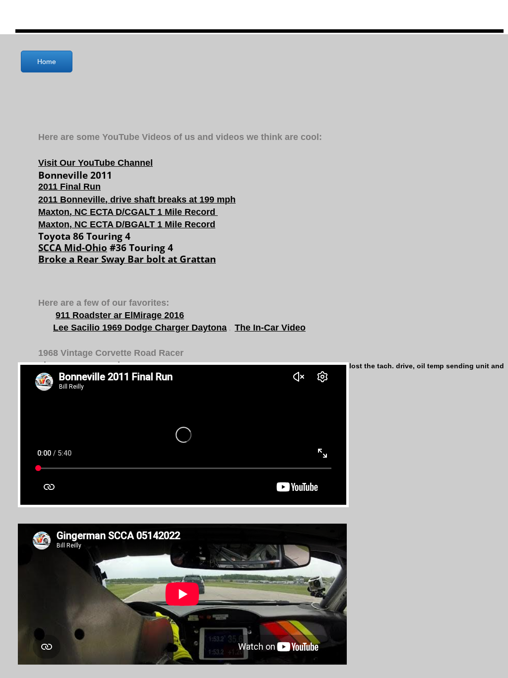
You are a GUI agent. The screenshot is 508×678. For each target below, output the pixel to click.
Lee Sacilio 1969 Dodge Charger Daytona (140, 328)
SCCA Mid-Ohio (72, 247)
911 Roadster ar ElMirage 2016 (120, 315)
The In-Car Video (270, 328)
